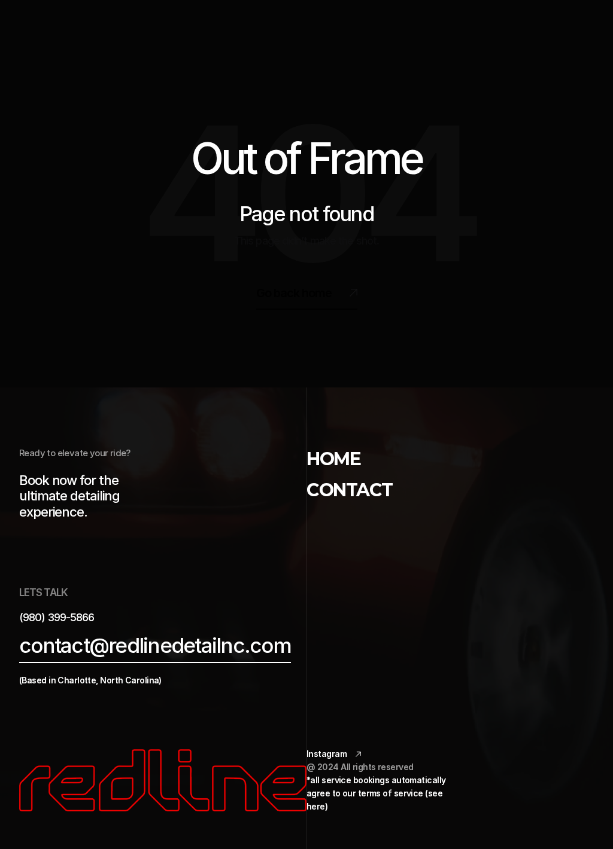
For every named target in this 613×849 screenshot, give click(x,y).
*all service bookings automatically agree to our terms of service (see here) (377, 793)
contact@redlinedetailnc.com (155, 645)
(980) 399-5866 (56, 617)
